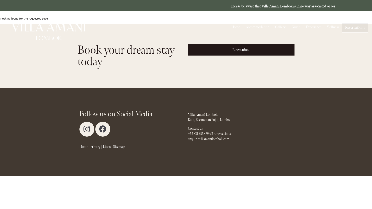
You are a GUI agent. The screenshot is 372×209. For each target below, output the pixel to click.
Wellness (333, 27)
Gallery (280, 27)
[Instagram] (86, 129)
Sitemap (119, 147)
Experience (313, 27)
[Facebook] (102, 129)
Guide (295, 27)
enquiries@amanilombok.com (208, 139)
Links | (107, 147)
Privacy (95, 147)
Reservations (355, 27)
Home (235, 27)
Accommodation (257, 27)
